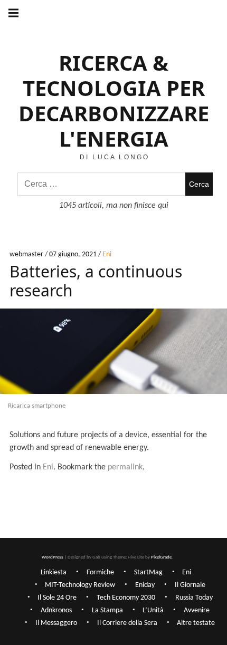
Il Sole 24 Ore (57, 598)
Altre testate (196, 623)
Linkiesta (54, 572)
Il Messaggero (56, 623)
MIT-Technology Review (80, 585)
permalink (125, 467)
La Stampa (107, 610)
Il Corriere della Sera (127, 623)
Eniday (145, 585)
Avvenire (197, 610)
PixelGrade (161, 557)
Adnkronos (56, 610)
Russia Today (194, 598)
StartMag (148, 572)
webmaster (27, 255)
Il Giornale (190, 585)
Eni (106, 255)
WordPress (52, 557)
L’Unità (153, 610)
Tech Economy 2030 (126, 598)
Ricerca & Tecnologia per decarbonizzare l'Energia (113, 100)
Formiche (100, 572)
